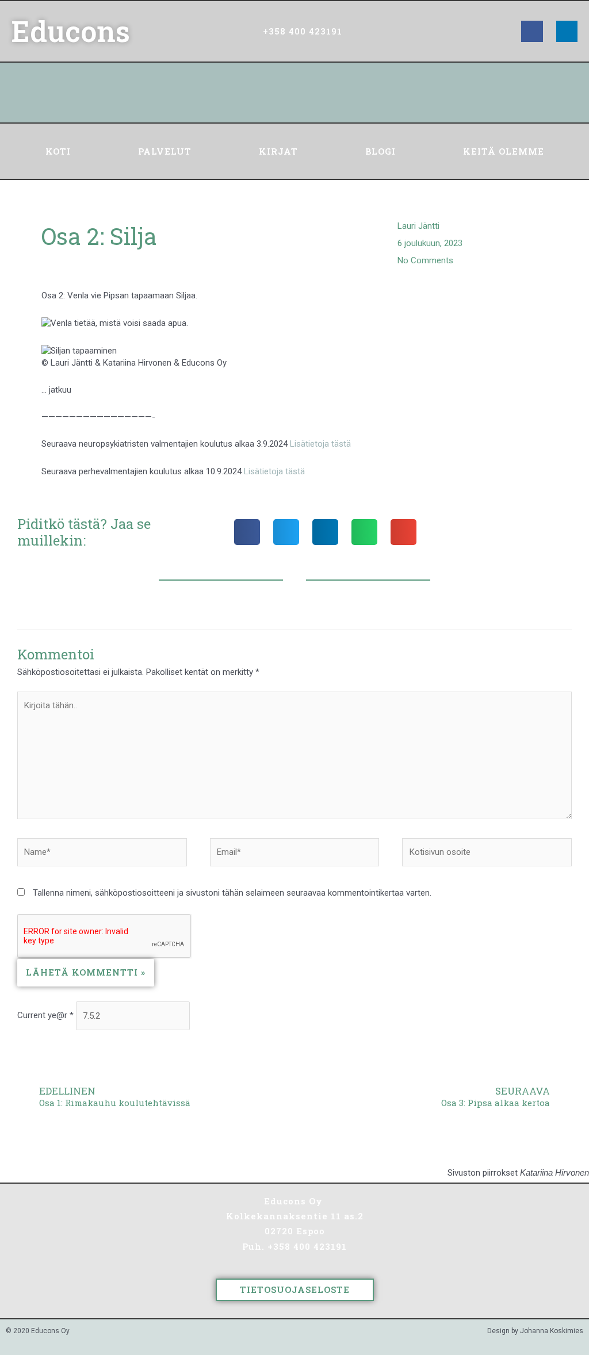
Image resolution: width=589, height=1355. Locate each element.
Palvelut (165, 151)
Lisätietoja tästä (320, 444)
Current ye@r (45, 1016)
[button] (247, 532)
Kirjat (278, 151)
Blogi (380, 151)
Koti (58, 151)
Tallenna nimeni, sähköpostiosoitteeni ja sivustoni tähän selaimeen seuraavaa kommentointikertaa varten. (232, 893)
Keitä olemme (503, 151)
